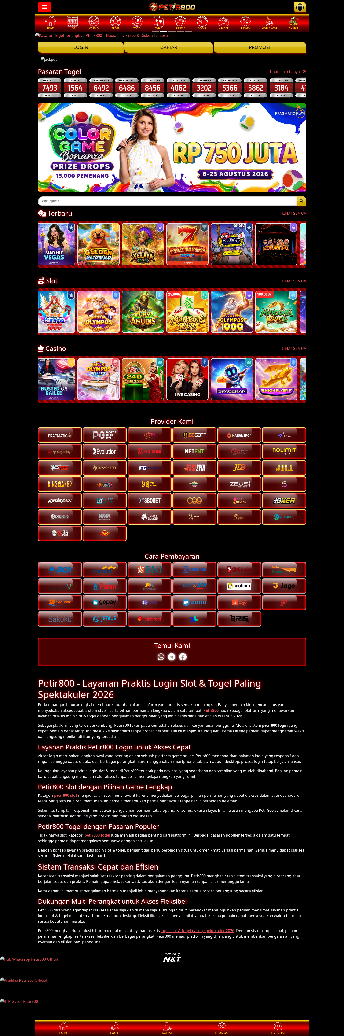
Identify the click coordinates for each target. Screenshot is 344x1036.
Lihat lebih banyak (286, 71)
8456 (127, 87)
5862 (230, 87)
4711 (281, 87)
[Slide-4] (188, 31)
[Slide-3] (180, 31)
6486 (101, 87)
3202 (178, 87)
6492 (75, 87)
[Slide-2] (172, 31)
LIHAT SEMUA (294, 213)
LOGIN (80, 47)
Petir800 (211, 710)
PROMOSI (260, 47)
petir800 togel (97, 835)
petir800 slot (65, 795)
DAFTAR (168, 47)
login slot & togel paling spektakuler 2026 (197, 930)
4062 (152, 87)
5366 (204, 87)
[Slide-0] (155, 31)
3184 (256, 87)
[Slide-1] (163, 31)
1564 (50, 87)
